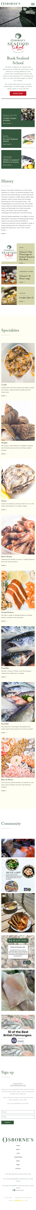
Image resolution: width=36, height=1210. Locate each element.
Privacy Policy (8, 1197)
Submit (7, 1122)
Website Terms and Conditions (23, 1197)
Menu (18, 1164)
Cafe (18, 1153)
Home (18, 1145)
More (3, 233)
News (18, 1161)
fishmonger (18, 1157)
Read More (7, 123)
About (18, 1149)
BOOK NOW (18, 93)
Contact (18, 1168)
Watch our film (9, 101)
